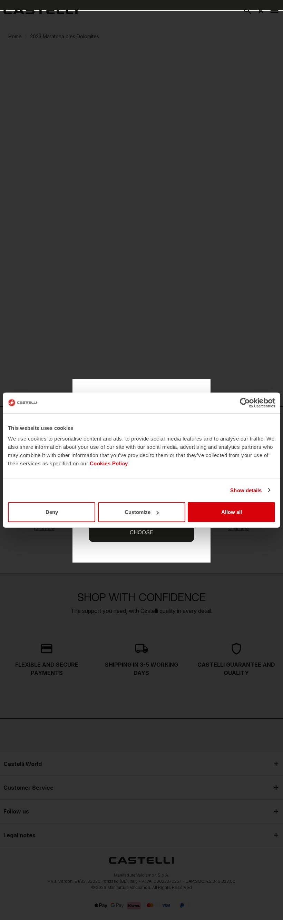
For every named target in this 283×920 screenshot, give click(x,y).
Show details (246, 490)
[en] (40, 10)
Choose (141, 532)
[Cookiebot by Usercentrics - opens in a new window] (245, 402)
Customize (137, 512)
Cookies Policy (109, 463)
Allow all (231, 512)
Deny (52, 512)
